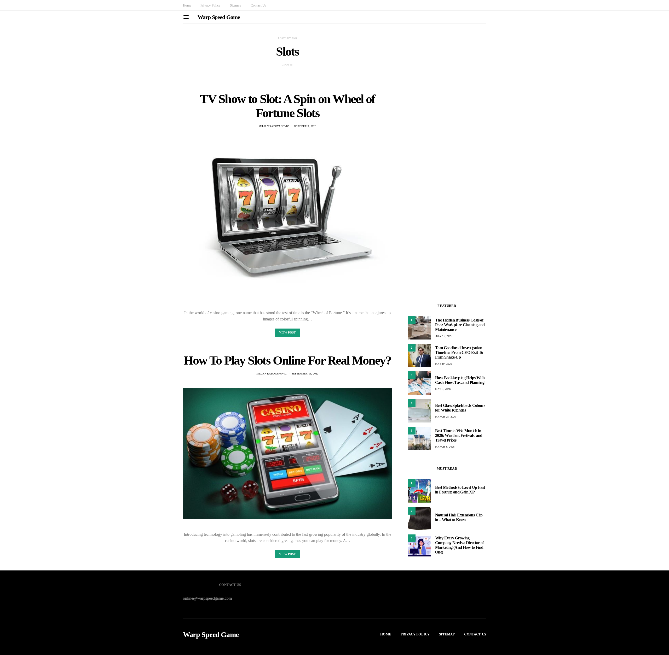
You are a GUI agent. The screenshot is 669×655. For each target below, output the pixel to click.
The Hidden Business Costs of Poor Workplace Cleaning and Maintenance (460, 325)
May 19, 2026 (443, 363)
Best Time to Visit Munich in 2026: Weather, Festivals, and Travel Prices (458, 435)
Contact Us (258, 5)
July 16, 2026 (443, 336)
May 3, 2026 (443, 389)
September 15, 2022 (305, 373)
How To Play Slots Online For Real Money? (287, 360)
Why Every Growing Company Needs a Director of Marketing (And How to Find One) (459, 545)
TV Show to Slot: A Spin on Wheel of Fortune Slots (287, 106)
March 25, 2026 (445, 416)
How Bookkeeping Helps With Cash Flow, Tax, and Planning (460, 380)
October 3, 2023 (305, 126)
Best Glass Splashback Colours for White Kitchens (460, 407)
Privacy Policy (210, 5)
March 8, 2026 (444, 446)
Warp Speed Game (219, 17)
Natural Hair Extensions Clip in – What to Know (458, 517)
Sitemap (235, 5)
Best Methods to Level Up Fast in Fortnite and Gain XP (460, 489)
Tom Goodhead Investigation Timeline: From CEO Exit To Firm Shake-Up (459, 352)
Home (187, 5)
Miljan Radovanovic (274, 126)
